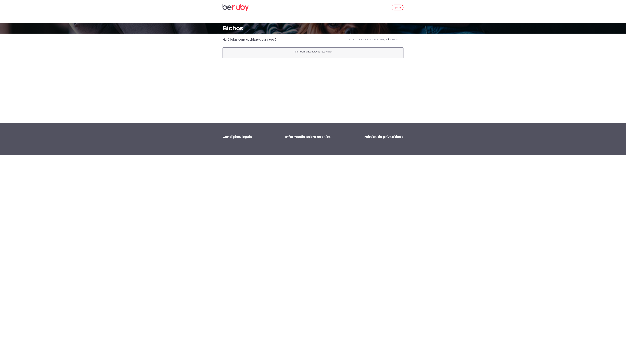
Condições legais (237, 137)
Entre (398, 7)
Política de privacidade (383, 137)
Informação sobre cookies (308, 137)
